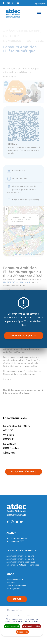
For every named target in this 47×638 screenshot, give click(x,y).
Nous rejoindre (13, 588)
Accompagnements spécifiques (21, 562)
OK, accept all (13, 626)
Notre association (15, 579)
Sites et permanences (16, 585)
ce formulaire (29, 374)
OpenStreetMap (29, 255)
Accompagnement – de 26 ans (20, 556)
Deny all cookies (32, 626)
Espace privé (39, 3)
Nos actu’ (11, 582)
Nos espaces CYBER (15, 541)
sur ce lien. (32, 366)
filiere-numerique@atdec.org (25, 200)
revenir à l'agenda (23, 335)
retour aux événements (23, 472)
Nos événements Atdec (17, 538)
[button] (23, 228)
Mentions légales (14, 610)
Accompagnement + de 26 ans (20, 559)
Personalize (22, 632)
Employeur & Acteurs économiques (23, 565)
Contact (17, 599)
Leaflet (19, 255)
